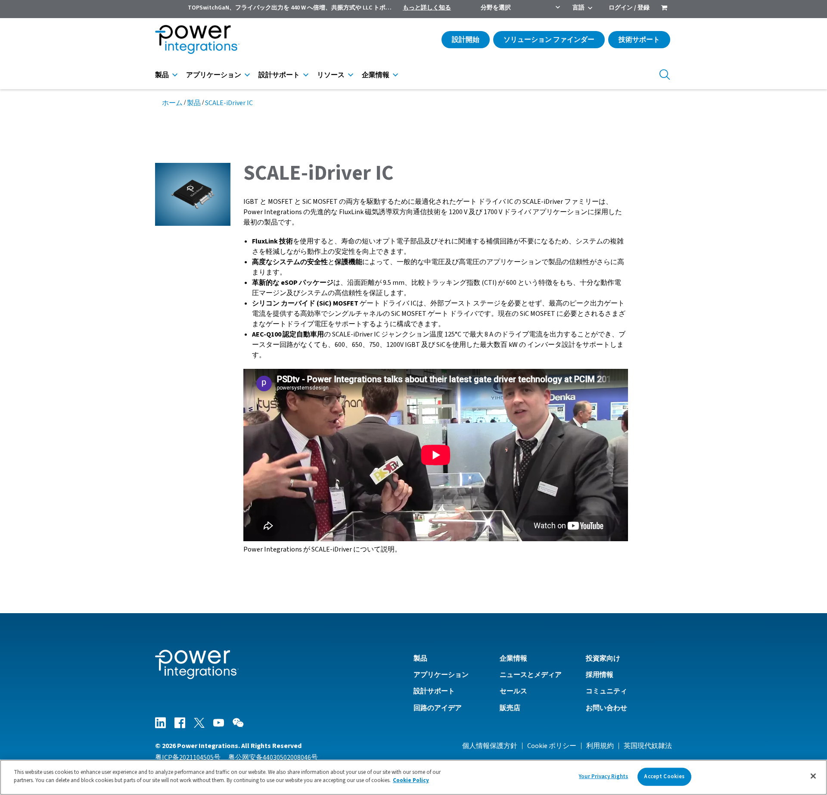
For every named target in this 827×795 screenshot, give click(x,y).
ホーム (172, 103)
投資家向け (603, 658)
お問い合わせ (606, 708)
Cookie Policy (411, 780)
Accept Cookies (664, 776)
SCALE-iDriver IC (229, 103)
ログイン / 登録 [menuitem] (629, 8)
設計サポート (279, 75)
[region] (413, 777)
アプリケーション (213, 75)
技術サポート (639, 39)
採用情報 (599, 675)
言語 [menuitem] (578, 8)
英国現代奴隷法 (648, 746)
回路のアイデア (438, 708)
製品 (162, 75)
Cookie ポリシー (551, 746)
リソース (331, 75)
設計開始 (465, 39)
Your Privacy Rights (603, 776)
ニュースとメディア (531, 675)
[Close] (813, 776)
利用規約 (600, 746)
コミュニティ (606, 691)
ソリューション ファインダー (549, 39)
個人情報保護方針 (489, 746)
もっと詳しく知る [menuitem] (427, 8)
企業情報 (375, 75)
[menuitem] (664, 8)
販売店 (510, 708)
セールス (513, 691)
